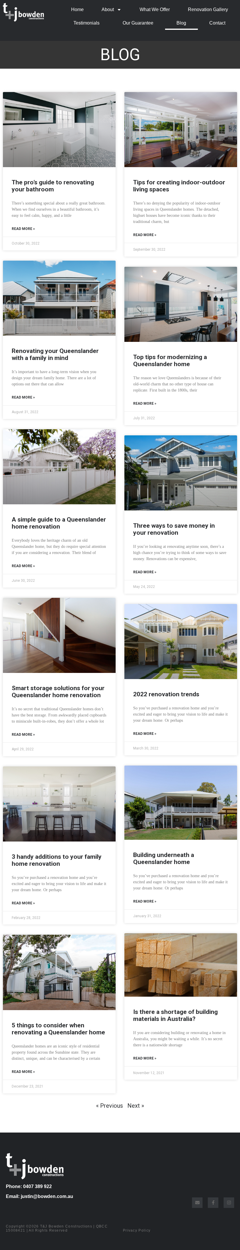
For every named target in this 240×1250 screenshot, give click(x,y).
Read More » (23, 229)
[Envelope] (197, 1202)
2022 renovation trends (166, 694)
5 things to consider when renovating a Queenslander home (58, 1029)
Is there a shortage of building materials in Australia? (175, 1015)
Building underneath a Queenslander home (163, 858)
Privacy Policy (136, 1230)
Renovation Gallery (208, 9)
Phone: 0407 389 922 (29, 1186)
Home (77, 9)
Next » (135, 1105)
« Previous (109, 1105)
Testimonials (86, 22)
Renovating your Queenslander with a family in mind (55, 354)
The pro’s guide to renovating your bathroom (53, 186)
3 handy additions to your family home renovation (57, 860)
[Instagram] (229, 1202)
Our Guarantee (138, 22)
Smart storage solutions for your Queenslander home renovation (58, 692)
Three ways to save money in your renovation (174, 529)
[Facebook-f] (213, 1202)
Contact (217, 22)
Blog (181, 22)
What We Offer (155, 9)
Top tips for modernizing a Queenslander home (170, 361)
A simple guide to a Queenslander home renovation (59, 523)
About (108, 9)
